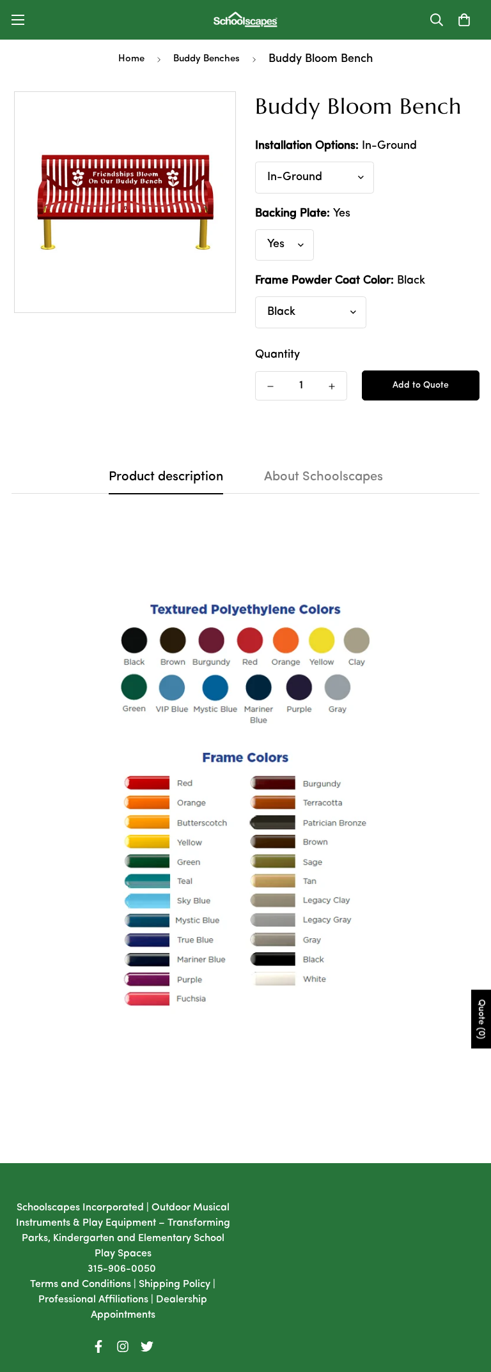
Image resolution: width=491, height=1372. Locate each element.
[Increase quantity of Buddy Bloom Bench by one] (332, 386)
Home (131, 59)
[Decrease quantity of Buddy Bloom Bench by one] (270, 386)
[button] (464, 19)
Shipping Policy (174, 1284)
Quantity (277, 355)
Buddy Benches (206, 59)
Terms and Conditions (80, 1284)
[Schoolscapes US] (245, 20)
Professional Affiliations (93, 1300)
